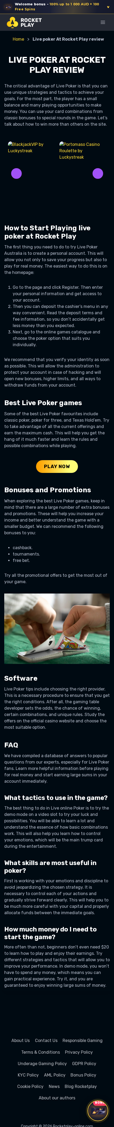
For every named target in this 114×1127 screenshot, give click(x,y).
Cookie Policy (30, 1086)
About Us (20, 1040)
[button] (57, 7)
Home (18, 39)
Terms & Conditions (40, 1052)
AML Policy (54, 1075)
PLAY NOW (57, 466)
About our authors (57, 1097)
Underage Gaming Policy (42, 1063)
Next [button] (98, 173)
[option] (31, 173)
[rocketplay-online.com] (24, 22)
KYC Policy (28, 1075)
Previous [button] (16, 173)
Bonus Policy (83, 1075)
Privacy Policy (79, 1052)
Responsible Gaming (83, 1040)
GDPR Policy (84, 1063)
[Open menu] (103, 22)
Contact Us (46, 1040)
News (54, 1086)
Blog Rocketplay (81, 1086)
